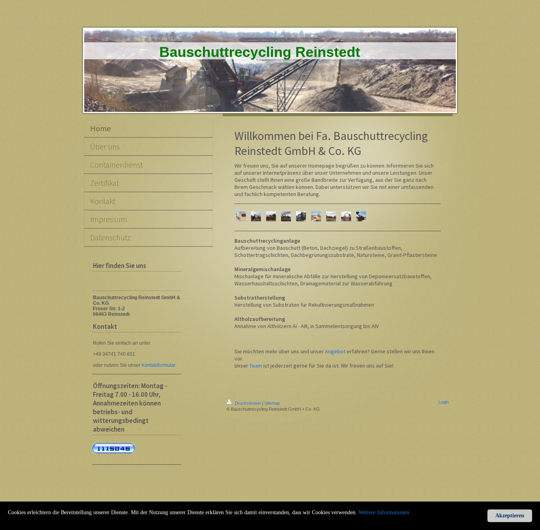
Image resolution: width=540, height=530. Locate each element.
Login (443, 402)
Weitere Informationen (384, 512)
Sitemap (272, 403)
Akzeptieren (509, 516)
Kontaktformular (158, 365)
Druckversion (248, 403)
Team (255, 365)
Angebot (335, 351)
